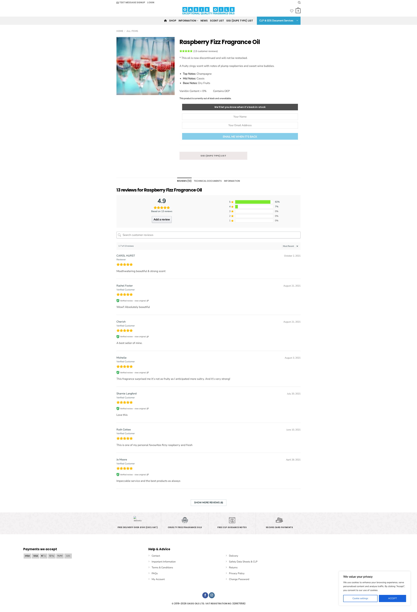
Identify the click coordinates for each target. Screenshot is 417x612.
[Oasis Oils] (208, 11)
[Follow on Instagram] (212, 595)
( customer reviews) (205, 51)
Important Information (164, 561)
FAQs (155, 573)
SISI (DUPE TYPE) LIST (213, 155)
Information (187, 20)
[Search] (299, 2)
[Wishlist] (291, 11)
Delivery (233, 555)
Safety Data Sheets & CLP (243, 561)
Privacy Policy (236, 573)
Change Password (239, 579)
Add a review (162, 219)
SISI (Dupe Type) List (239, 20)
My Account (158, 579)
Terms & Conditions (162, 567)
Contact (156, 555)
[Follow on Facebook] (205, 595)
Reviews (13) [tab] (184, 181)
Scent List (217, 20)
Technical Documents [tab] (208, 181)
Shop (172, 20)
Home (119, 31)
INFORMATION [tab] (232, 181)
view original (140, 300)
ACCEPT (392, 598)
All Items (132, 31)
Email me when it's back (240, 137)
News (204, 20)
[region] (374, 588)
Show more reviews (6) (208, 502)
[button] (130, 2)
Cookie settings (360, 598)
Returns (233, 567)
